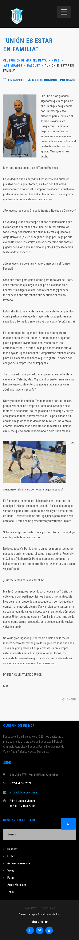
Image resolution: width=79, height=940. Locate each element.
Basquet (12, 849)
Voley (10, 870)
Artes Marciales (17, 885)
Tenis (10, 892)
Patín (10, 878)
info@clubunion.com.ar (23, 792)
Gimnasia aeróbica (18, 863)
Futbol (11, 856)
